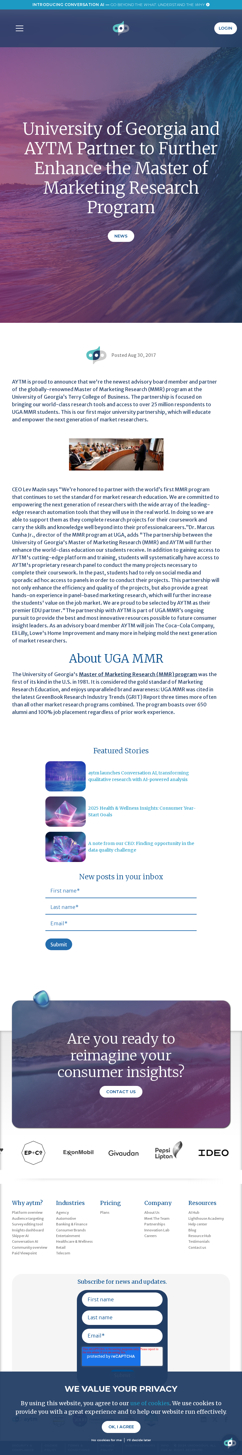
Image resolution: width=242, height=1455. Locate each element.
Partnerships (154, 1224)
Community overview (29, 1247)
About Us (151, 1212)
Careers (150, 1236)
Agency (62, 1212)
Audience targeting (28, 1218)
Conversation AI (25, 1241)
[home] (121, 28)
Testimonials (199, 1241)
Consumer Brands (71, 1230)
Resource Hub (199, 1236)
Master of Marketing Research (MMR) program (138, 674)
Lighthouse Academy (206, 1218)
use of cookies (150, 1403)
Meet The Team (157, 1218)
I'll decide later (139, 1440)
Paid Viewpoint (24, 1253)
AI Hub (193, 1212)
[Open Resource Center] (230, 1443)
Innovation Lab (157, 1230)
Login (225, 28)
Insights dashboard (28, 1230)
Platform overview (27, 1212)
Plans (104, 1212)
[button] (18, 28)
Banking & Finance (71, 1224)
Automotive (66, 1218)
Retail (61, 1247)
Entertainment (68, 1236)
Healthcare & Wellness (74, 1241)
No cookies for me (106, 1440)
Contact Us (121, 1091)
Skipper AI (20, 1236)
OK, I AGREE (121, 1426)
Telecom (63, 1253)
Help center (197, 1224)
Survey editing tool (27, 1224)
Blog (192, 1230)
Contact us (197, 1247)
